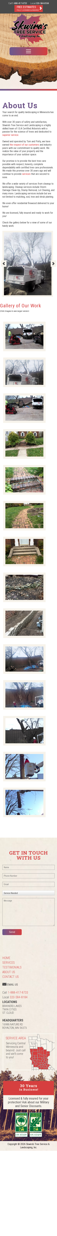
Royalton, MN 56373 (14, 1027)
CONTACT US (10, 977)
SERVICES (8, 962)
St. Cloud (8, 1012)
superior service (10, 134)
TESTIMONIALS (12, 967)
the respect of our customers (24, 144)
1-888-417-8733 (18, 992)
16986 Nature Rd (12, 1024)
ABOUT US (8, 972)
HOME (6, 958)
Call (17, 3)
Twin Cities (9, 1009)
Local (39, 3)
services (26, 173)
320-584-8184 (19, 997)
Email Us (12, 984)
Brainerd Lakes (12, 1006)
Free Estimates (28, 8)
